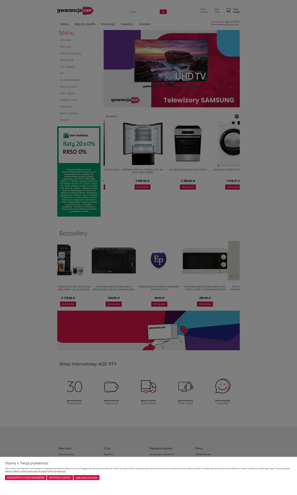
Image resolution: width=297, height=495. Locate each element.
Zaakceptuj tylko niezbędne (25, 477)
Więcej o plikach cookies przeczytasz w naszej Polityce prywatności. (35, 471)
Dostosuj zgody (60, 477)
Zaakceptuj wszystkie (86, 477)
